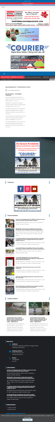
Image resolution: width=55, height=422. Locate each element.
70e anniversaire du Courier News (15, 327)
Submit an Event (12, 409)
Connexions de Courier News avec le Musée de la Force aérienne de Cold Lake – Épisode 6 (15, 320)
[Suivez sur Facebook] (21, 189)
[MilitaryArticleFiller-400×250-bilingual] (27, 173)
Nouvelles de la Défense (23, 222)
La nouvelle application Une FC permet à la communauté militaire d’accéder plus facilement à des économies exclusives (15, 123)
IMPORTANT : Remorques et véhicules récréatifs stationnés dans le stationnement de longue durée (15, 104)
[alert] (28, 90)
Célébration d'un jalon (12, 329)
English (3, 7)
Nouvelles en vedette (32, 233)
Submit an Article (27, 5)
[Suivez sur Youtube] (34, 189)
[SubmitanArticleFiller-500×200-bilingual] (27, 68)
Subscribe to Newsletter (27, 3)
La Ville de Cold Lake (22, 251)
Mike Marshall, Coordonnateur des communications (29, 242)
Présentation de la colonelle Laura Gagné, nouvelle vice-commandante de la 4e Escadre (29, 287)
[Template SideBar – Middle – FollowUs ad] (27, 156)
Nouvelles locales (35, 244)
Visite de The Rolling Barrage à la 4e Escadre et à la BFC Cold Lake (29, 277)
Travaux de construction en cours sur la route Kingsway (28, 267)
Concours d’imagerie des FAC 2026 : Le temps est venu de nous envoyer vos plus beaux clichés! (15, 99)
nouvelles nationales (24, 224)
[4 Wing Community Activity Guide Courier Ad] (22, 41)
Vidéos (20, 330)
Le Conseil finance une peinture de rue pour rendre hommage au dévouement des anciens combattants (16, 117)
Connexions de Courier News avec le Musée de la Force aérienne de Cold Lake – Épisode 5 (38, 320)
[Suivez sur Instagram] (27, 189)
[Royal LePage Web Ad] (28, 25)
